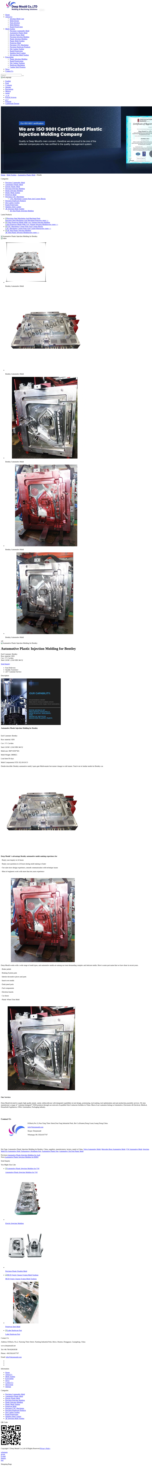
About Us (8, 17)
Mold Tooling (10, 29)
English (8, 81)
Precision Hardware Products (20, 47)
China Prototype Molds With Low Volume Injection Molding (26, 224)
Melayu (8, 91)
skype (3, 1454)
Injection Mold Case (17, 19)
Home (7, 15)
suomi (7, 93)
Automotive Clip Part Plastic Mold (71, 1151)
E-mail (3, 1456)
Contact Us (9, 71)
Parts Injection (15, 23)
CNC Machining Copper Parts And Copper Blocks (28, 199)
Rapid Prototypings (16, 61)
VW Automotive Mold (134, 1149)
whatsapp (4, 1452)
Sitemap (8, 1387)
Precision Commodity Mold (19, 31)
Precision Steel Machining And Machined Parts (22, 220)
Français (8, 101)
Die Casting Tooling (17, 49)
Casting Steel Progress (17, 67)
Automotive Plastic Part (50, 1151)
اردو (6, 99)
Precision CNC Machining (19, 45)
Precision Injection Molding (19, 37)
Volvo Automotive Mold (92, 1149)
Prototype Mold (15, 43)
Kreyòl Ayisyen (10, 97)
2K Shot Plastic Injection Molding (22, 211)
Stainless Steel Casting (18, 53)
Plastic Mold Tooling (17, 41)
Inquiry (3, 1458)
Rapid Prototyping (16, 27)
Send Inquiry (5, 664)
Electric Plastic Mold (17, 35)
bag (2, 1460)
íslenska (8, 87)
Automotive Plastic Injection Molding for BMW (22, 1157)
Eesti (7, 83)
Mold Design (14, 21)
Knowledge (9, 57)
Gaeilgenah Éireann (12, 103)
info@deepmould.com (35, 1127)
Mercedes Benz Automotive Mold (113, 1149)
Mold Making (14, 25)
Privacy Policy (45, 1448)
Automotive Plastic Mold (18, 33)
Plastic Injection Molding (18, 39)
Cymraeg (8, 85)
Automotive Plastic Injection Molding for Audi (23, 1155)
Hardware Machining (17, 65)
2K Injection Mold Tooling (19, 55)
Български (9, 89)
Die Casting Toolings (17, 63)
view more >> (43, 220)
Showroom (9, 1385)
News (7, 69)
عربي (7, 95)
